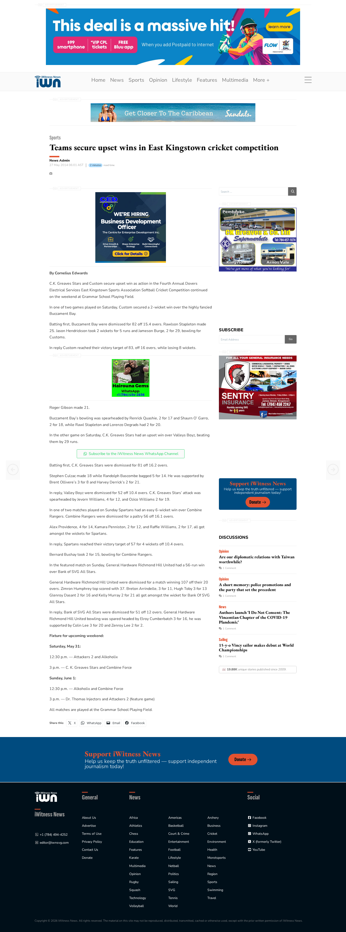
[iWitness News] (46, 796)
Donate (255, 502)
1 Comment (229, 568)
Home (98, 80)
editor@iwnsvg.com (54, 842)
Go (291, 339)
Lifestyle (182, 80)
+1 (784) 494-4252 (54, 834)
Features (207, 80)
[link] (47, 81)
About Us (89, 817)
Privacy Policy (92, 841)
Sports (136, 80)
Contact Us (90, 849)
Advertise (89, 825)
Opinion (158, 80)
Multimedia (235, 80)
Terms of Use (91, 833)
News (117, 80)
